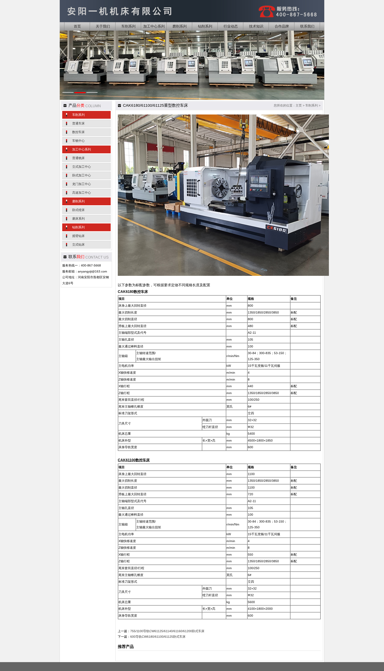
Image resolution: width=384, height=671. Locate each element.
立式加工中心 (81, 166)
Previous (70, 71)
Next (314, 71)
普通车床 (78, 123)
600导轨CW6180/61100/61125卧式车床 (158, 636)
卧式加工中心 (81, 175)
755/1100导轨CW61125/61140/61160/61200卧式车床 (167, 631)
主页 (299, 105)
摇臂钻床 (78, 236)
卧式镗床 (78, 210)
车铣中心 (78, 140)
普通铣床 (78, 158)
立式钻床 (78, 244)
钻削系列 (78, 227)
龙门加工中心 (81, 184)
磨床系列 (78, 218)
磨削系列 (78, 201)
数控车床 (78, 132)
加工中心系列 (81, 149)
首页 (77, 26)
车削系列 (78, 114)
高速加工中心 (81, 192)
